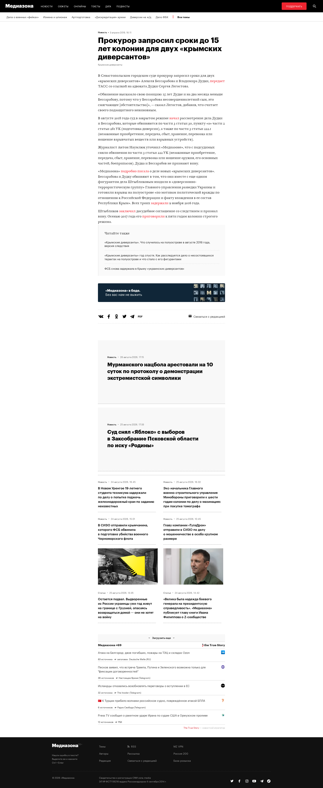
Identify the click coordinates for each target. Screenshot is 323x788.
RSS (133, 746)
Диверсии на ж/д (140, 17)
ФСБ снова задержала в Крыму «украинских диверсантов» (144, 268)
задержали (159, 203)
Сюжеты (63, 6)
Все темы (183, 17)
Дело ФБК (162, 17)
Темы (102, 746)
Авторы (103, 753)
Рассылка (133, 753)
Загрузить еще (161, 637)
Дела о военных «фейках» (23, 17)
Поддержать (294, 6)
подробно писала (135, 171)
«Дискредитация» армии (110, 17)
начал (174, 118)
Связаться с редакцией (209, 316)
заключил (127, 211)
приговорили (153, 216)
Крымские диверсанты (110, 64)
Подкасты (123, 6)
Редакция (105, 760)
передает (217, 81)
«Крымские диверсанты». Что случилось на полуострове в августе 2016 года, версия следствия (157, 244)
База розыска (182, 760)
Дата (108, 6)
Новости (47, 6)
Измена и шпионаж (55, 17)
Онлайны (80, 6)
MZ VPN (178, 746)
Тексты (95, 6)
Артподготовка (81, 17)
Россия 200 (180, 753)
